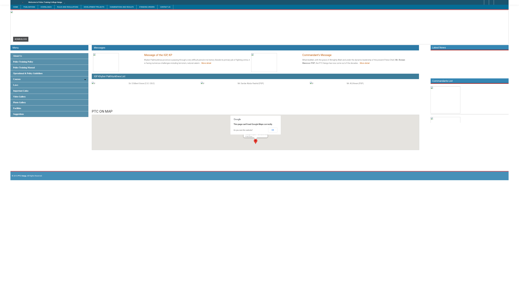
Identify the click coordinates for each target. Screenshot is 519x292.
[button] (255, 141)
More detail (206, 63)
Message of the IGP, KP (158, 55)
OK (273, 130)
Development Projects (94, 7)
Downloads (46, 7)
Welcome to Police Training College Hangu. (45, 2)
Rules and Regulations (67, 7)
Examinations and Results (122, 7)
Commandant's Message (317, 55)
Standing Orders (147, 7)
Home (15, 7)
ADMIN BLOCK (21, 39)
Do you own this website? (243, 130)
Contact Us (165, 7)
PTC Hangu (22, 176)
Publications (29, 7)
